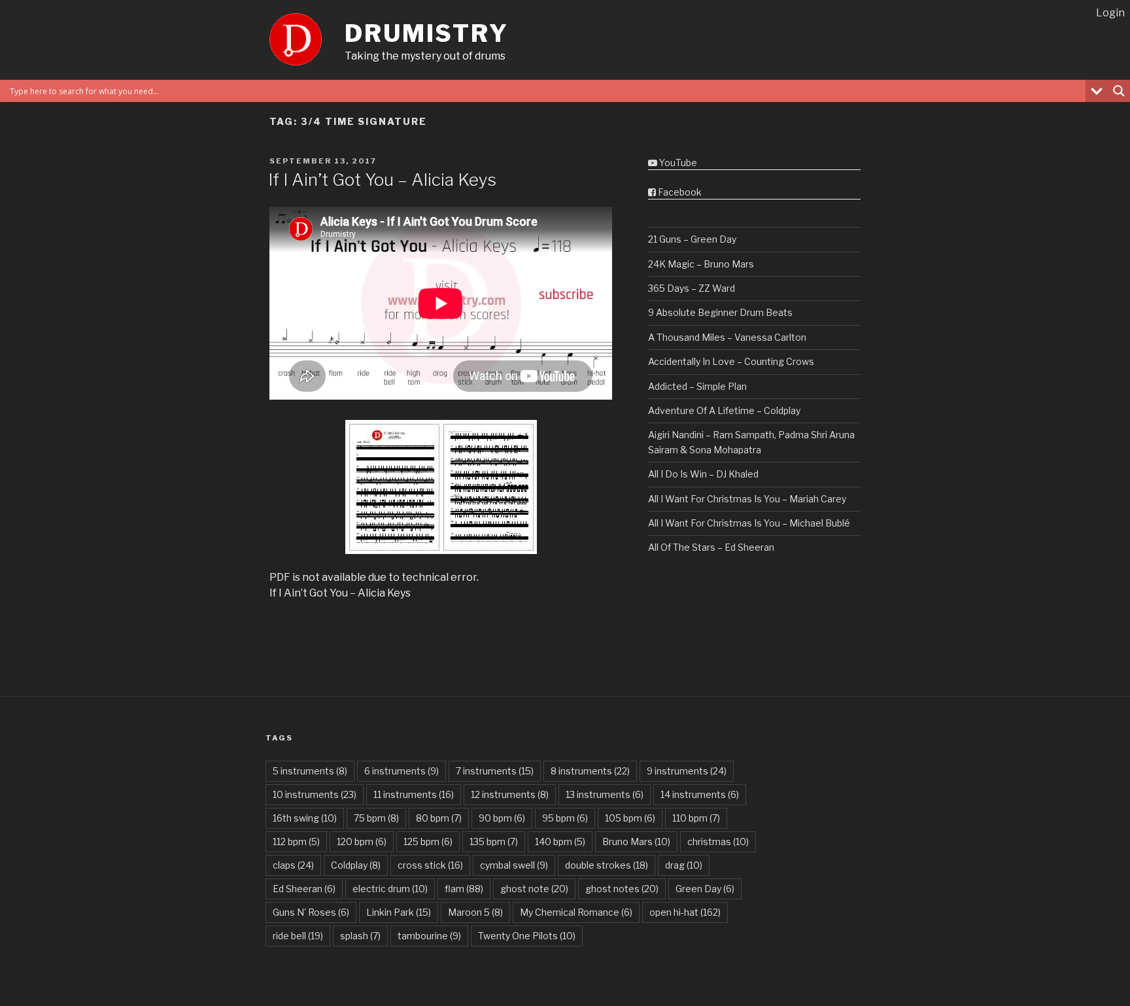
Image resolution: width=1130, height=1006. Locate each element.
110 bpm (696, 818)
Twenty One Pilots (526, 935)
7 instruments (495, 770)
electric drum (390, 888)
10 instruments (314, 794)
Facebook (679, 192)
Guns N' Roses (311, 912)
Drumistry (427, 33)
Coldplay (356, 865)
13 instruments (604, 794)
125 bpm (428, 841)
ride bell (298, 935)
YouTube (677, 162)
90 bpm (502, 818)
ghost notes (622, 888)
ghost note (534, 888)
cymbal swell (514, 865)
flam (464, 888)
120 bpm (361, 841)
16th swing (305, 818)
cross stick (430, 865)
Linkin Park (398, 912)
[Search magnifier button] (1119, 91)
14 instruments (699, 794)
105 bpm (630, 818)
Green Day (705, 888)
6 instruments (401, 770)
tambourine (429, 935)
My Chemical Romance (576, 912)
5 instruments (310, 770)
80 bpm (439, 818)
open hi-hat (685, 912)
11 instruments (413, 794)
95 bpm (565, 818)
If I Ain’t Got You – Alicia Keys (382, 179)
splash (360, 935)
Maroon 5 (475, 912)
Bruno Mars (636, 841)
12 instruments (510, 794)
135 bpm (494, 841)
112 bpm (296, 841)
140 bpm (560, 841)
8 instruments (590, 770)
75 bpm (376, 818)
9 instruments (687, 770)
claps (293, 865)
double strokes (606, 865)
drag (683, 865)
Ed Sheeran (304, 888)
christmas (718, 841)
